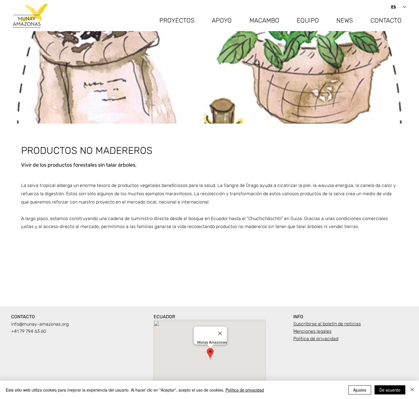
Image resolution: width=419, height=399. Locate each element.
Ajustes (359, 390)
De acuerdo (389, 390)
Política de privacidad (244, 390)
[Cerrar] (412, 389)
